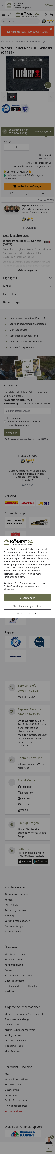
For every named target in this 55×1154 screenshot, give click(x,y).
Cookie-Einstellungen (14, 586)
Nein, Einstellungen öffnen (27, 606)
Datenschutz (22, 613)
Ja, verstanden (27, 597)
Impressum (33, 613)
